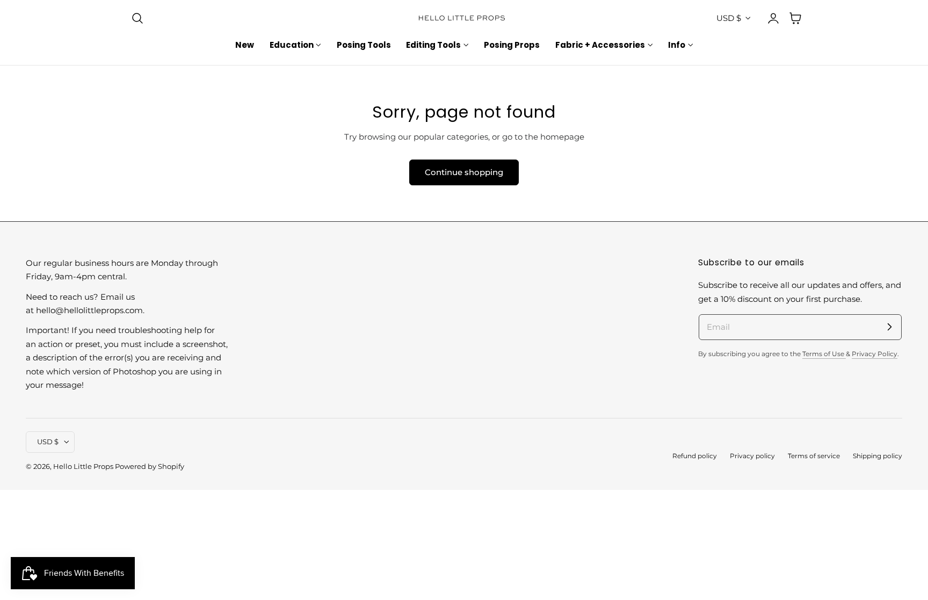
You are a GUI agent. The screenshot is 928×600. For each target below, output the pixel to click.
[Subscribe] (889, 326)
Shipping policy (877, 456)
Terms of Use (824, 354)
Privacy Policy (874, 354)
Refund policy (694, 456)
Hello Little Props (83, 466)
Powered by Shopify (149, 466)
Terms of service (814, 456)
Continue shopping (464, 172)
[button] (137, 18)
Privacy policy (752, 456)
